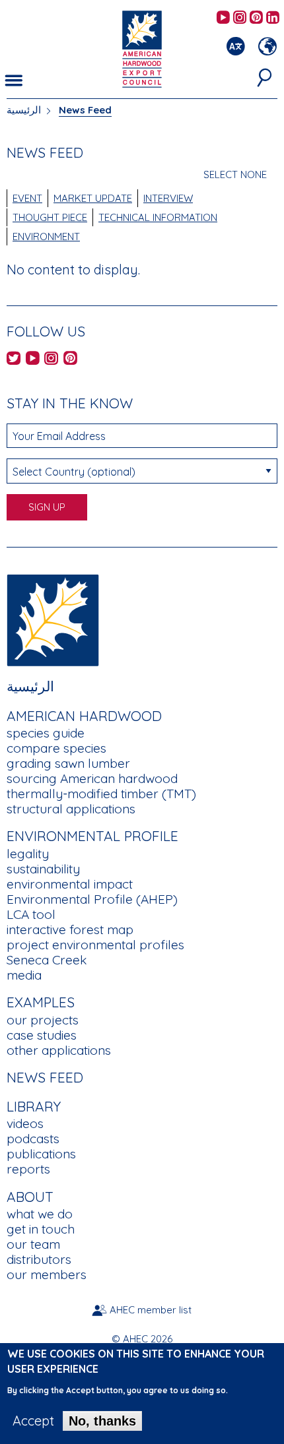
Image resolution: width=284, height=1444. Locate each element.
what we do (40, 1214)
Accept (33, 1421)
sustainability (43, 869)
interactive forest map (70, 929)
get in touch (41, 1229)
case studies (42, 1035)
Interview (168, 198)
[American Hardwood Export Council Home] (141, 48)
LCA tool (31, 914)
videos (25, 1123)
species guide (46, 733)
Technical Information (157, 217)
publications (41, 1154)
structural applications (71, 809)
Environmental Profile (92, 835)
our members (47, 1274)
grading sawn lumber (68, 763)
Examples (41, 1002)
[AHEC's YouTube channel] (223, 18)
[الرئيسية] (53, 619)
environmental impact (70, 884)
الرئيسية (24, 110)
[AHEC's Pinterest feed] (256, 18)
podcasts (33, 1138)
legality (28, 854)
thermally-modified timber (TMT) (101, 793)
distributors (39, 1259)
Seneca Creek (47, 960)
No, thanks (102, 1421)
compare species (56, 748)
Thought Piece (50, 217)
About (30, 1196)
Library (34, 1106)
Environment (46, 236)
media (24, 975)
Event (27, 198)
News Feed (45, 1077)
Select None (235, 174)
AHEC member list (151, 1309)
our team (33, 1244)
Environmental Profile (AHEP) (92, 899)
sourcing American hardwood (92, 778)
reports (28, 1169)
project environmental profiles (95, 945)
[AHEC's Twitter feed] (13, 359)
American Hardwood (84, 715)
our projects (43, 1020)
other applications (59, 1050)
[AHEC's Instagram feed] (239, 18)
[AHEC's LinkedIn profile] (272, 18)
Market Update (92, 198)
